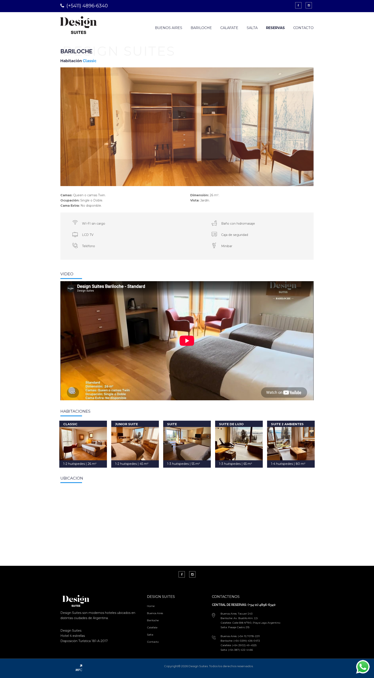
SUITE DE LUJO (231, 424)
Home (151, 606)
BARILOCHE (201, 28)
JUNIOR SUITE (126, 424)
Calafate (152, 627)
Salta (150, 634)
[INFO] (83, 443)
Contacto (153, 641)
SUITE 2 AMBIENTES (287, 424)
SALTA (252, 28)
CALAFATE (229, 28)
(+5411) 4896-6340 (87, 6)
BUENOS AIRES (168, 28)
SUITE (172, 424)
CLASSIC (70, 424)
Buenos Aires (155, 613)
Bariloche (153, 620)
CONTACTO (303, 28)
